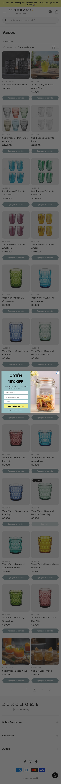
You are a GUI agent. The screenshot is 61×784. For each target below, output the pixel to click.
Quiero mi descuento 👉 (16, 406)
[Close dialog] (57, 373)
